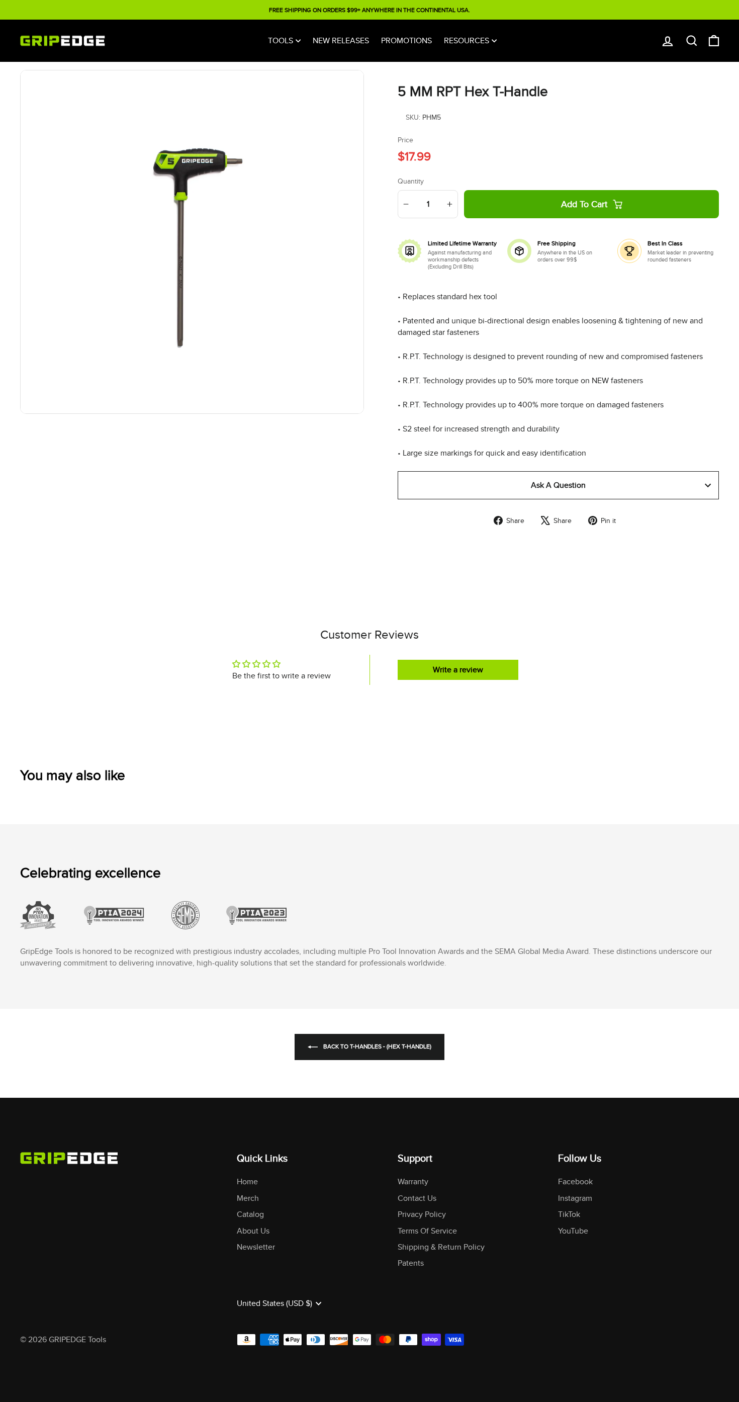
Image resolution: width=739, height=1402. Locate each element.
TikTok (569, 1214)
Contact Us (417, 1198)
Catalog (250, 1214)
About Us (253, 1231)
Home (247, 1181)
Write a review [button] (458, 669)
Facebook (575, 1181)
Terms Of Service (427, 1231)
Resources (466, 40)
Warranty (413, 1181)
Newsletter (256, 1247)
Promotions (406, 40)
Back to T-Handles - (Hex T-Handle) (376, 1046)
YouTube (573, 1231)
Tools (280, 40)
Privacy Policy (422, 1214)
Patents (411, 1263)
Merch (248, 1198)
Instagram (575, 1198)
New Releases (341, 40)
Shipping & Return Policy (441, 1247)
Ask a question (558, 485)
